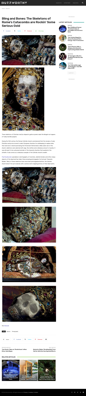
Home (3, 8)
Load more (71, 73)
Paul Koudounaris (7, 157)
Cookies (30, 392)
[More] (46, 339)
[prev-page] (3, 384)
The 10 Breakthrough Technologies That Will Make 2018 (75, 66)
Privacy (26, 392)
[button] (82, 3)
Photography (15, 331)
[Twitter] (80, 392)
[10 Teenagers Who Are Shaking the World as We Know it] (63, 56)
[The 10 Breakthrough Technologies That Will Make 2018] (63, 66)
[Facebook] (72, 392)
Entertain (70, 63)
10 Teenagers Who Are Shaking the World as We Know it (75, 57)
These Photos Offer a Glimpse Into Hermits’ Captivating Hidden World (47, 377)
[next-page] (6, 384)
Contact (36, 392)
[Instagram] (75, 392)
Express (8, 8)
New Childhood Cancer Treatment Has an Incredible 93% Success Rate (10, 377)
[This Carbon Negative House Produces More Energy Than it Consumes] (29, 370)
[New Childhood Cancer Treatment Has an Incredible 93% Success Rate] (11, 370)
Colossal (6, 326)
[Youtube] (83, 392)
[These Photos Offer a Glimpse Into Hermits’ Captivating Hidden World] (47, 370)
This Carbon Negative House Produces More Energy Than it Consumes (29, 377)
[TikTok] (78, 392)
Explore (10, 372)
